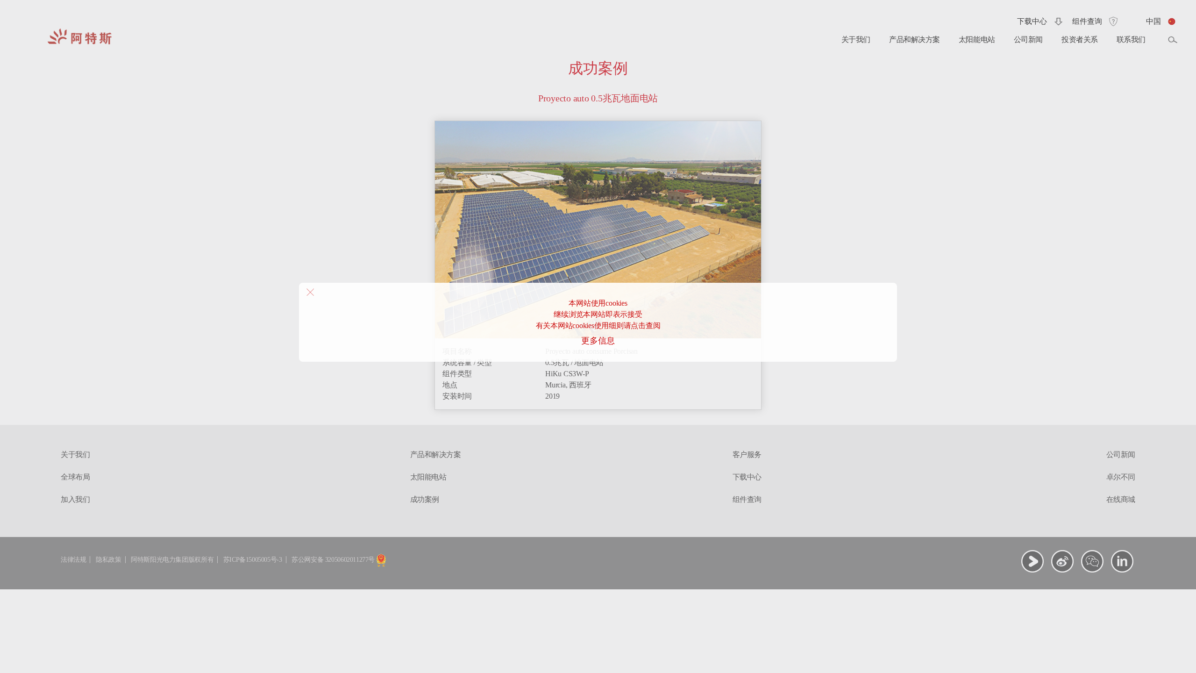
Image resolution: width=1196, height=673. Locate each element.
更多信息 (597, 340)
